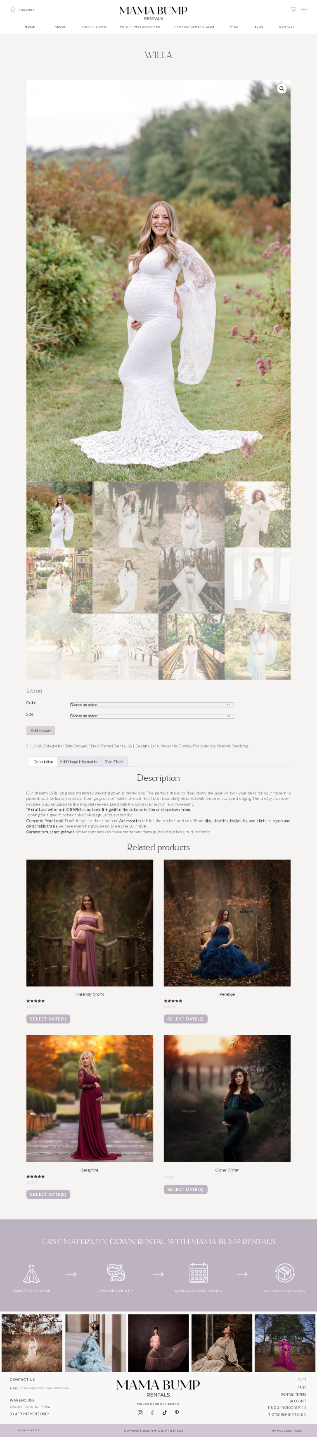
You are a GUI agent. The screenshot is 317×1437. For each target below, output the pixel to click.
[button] (281, 88)
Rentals (224, 745)
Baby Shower (75, 745)
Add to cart (41, 730)
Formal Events (113, 745)
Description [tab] (43, 761)
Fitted (93, 745)
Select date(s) (48, 1019)
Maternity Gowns (176, 745)
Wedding (240, 745)
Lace (155, 745)
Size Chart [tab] (114, 761)
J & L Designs (138, 745)
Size (29, 714)
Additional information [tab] (79, 761)
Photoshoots (204, 745)
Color (31, 702)
